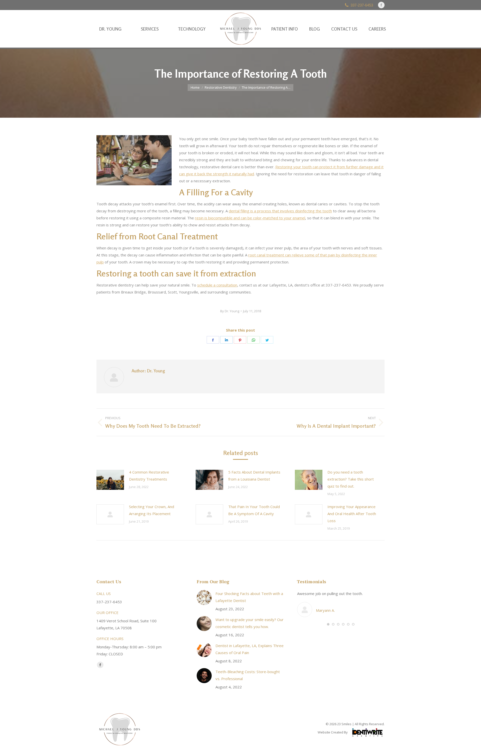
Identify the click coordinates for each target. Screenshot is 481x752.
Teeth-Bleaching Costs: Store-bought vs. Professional (247, 675)
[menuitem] (110, 29)
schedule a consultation (217, 284)
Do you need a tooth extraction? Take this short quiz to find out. (350, 479)
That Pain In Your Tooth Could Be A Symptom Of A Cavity (254, 510)
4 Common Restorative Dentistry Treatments (149, 476)
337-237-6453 (361, 5)
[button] (328, 624)
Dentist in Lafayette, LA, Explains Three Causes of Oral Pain (249, 649)
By (229, 311)
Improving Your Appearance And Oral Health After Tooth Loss (351, 513)
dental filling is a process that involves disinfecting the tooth (280, 210)
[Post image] (110, 480)
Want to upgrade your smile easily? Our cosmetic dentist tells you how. (249, 623)
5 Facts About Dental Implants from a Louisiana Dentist (254, 476)
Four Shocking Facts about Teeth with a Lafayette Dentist (249, 597)
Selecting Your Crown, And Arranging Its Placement (151, 510)
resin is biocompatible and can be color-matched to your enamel (250, 217)
